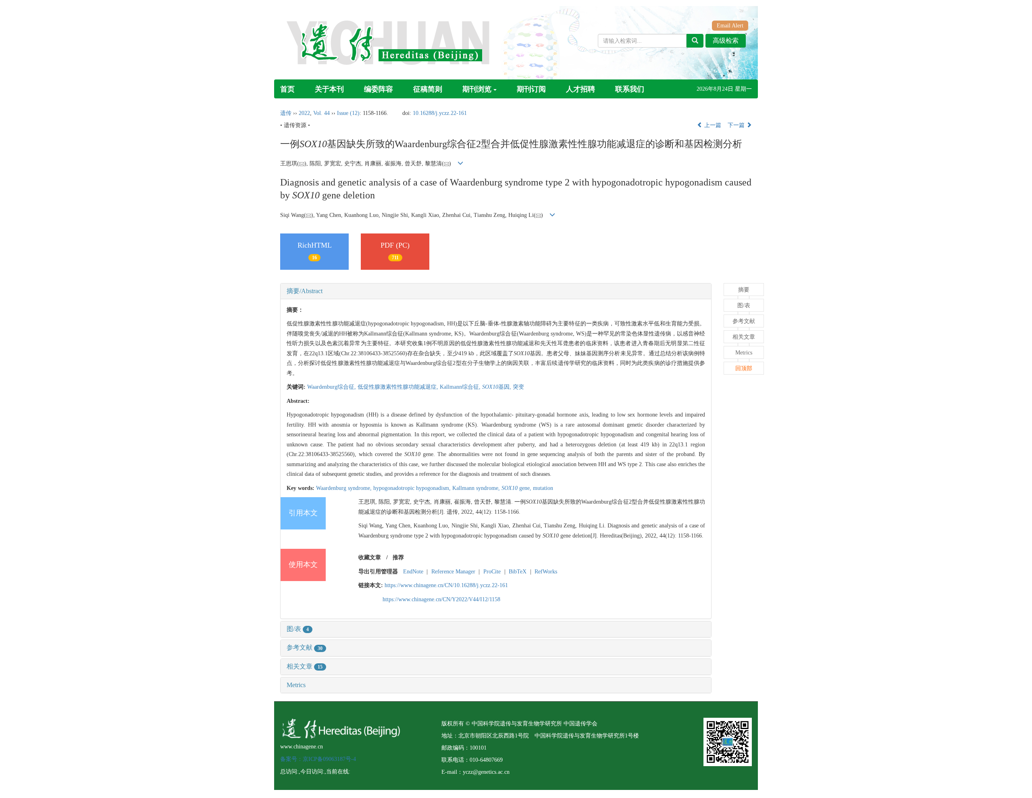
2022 (304, 113)
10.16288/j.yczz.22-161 (440, 113)
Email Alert (730, 26)
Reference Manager (453, 572)
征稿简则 (427, 89)
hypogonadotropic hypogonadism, (412, 488)
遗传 (285, 113)
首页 (287, 89)
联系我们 (629, 89)
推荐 (398, 557)
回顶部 (743, 368)
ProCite (492, 572)
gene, (517, 488)
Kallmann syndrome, (476, 488)
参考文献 (304, 647)
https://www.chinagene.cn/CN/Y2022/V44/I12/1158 (441, 599)
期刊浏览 (476, 89)
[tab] (496, 291)
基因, (497, 387)
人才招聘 (580, 89)
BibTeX (517, 572)
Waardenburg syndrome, (344, 488)
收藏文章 (369, 557)
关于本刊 (329, 89)
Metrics (296, 684)
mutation (543, 488)
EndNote (413, 572)
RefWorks (546, 572)
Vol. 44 (321, 113)
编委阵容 (378, 89)
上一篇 (712, 125)
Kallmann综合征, (461, 387)
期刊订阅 (531, 89)
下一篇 (737, 125)
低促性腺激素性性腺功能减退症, (399, 387)
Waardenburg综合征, (332, 387)
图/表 (298, 628)
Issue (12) (348, 113)
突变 (518, 387)
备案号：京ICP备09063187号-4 (318, 759)
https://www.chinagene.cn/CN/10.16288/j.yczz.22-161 (446, 585)
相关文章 (304, 666)
